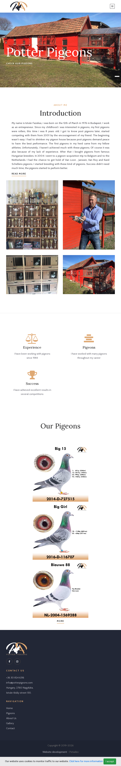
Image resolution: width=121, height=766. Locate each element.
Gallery (10, 723)
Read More (19, 173)
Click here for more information (86, 761)
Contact (10, 728)
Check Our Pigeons (19, 63)
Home (9, 708)
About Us (11, 718)
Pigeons (10, 713)
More (60, 621)
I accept (110, 761)
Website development (55, 751)
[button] (118, 69)
